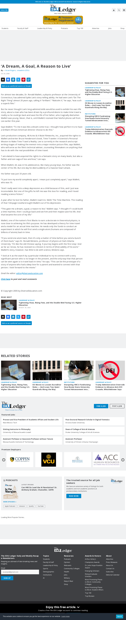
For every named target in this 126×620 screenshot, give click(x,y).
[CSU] (77, 459)
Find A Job (101, 406)
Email (3, 568)
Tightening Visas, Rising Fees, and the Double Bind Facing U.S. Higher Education (50, 304)
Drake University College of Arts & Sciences (82, 432)
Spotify (31, 506)
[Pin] (23, 80)
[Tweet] (18, 80)
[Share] (8, 80)
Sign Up (7, 578)
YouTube (41, 506)
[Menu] (124, 10)
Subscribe (4, 10)
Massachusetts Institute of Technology (18, 442)
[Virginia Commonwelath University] (106, 459)
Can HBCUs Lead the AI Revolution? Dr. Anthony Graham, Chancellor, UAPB (39, 488)
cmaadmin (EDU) (23, 70)
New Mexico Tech (10, 422)
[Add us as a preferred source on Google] (29, 80)
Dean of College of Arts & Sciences (80, 429)
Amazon (22, 506)
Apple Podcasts (10, 506)
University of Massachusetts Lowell (17, 432)
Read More (74, 496)
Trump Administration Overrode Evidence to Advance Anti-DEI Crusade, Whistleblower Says (99, 131)
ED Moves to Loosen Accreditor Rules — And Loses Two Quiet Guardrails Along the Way (98, 105)
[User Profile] (114, 10)
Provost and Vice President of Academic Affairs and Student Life (30, 420)
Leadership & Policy (27, 300)
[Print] (3, 80)
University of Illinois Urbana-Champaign (81, 442)
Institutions (90, 114)
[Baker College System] (48, 459)
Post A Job (117, 406)
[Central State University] (19, 459)
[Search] (119, 10)
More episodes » (9, 502)
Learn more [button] (65, 616)
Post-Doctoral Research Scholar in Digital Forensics (87, 420)
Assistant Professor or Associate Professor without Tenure (28, 439)
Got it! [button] (119, 616)
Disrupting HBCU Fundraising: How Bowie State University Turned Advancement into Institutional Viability (97, 118)
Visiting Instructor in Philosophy (16, 429)
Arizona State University (75, 422)
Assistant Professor (73, 439)
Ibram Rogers (10, 70)
